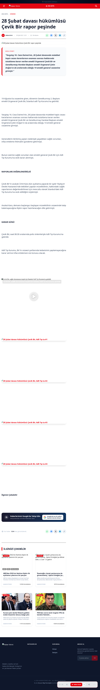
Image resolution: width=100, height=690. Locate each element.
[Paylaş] (89, 684)
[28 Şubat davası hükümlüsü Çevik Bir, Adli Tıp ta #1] (34, 339)
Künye (54, 649)
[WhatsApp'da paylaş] (47, 35)
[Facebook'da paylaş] (51, 35)
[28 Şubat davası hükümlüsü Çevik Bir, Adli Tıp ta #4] (34, 464)
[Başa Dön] (94, 684)
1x (84, 684)
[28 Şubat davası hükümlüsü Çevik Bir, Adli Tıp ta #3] (34, 422)
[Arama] (96, 6)
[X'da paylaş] (55, 35)
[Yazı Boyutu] (67, 684)
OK (95, 658)
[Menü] (4, 6)
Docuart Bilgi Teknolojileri (45, 683)
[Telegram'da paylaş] (60, 35)
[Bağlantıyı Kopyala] (64, 35)
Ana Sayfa (51, 6)
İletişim (54, 652)
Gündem (12, 14)
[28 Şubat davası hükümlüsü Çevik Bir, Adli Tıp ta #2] (34, 381)
